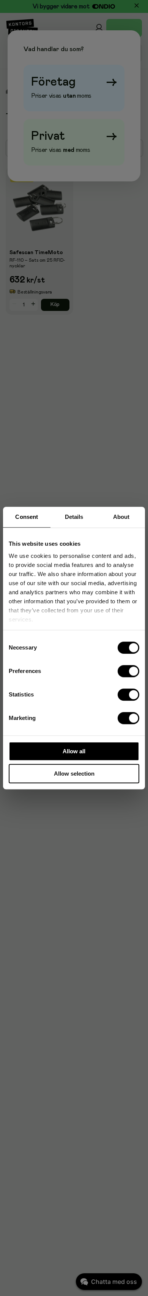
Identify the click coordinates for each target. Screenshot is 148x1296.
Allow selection (74, 773)
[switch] (128, 671)
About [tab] (121, 517)
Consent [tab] (26, 517)
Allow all (74, 751)
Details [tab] (74, 517)
